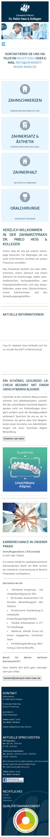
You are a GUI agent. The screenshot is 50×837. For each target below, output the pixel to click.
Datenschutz (7, 800)
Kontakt (6, 795)
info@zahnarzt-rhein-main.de (28, 64)
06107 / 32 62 (14, 719)
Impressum (7, 798)
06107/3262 (26, 58)
